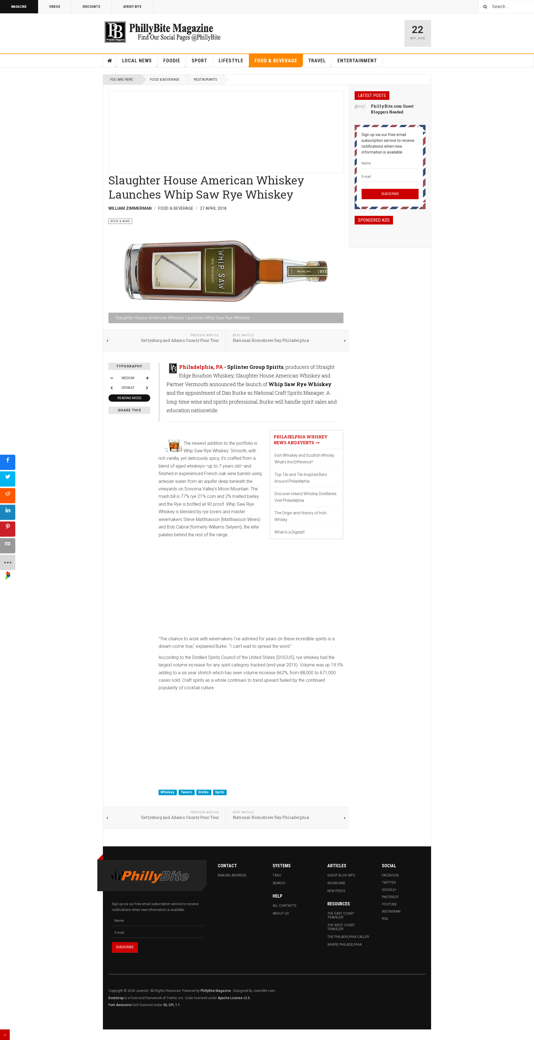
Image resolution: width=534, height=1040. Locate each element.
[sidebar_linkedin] (7, 512)
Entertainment (357, 60)
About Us (281, 913)
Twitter (389, 883)
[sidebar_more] (7, 562)
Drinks (203, 792)
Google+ (389, 890)
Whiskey (167, 792)
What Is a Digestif (290, 532)
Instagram (391, 911)
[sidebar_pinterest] (7, 529)
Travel (317, 60)
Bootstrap (115, 998)
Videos (54, 7)
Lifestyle (231, 60)
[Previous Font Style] (111, 388)
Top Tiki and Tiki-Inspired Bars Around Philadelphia (301, 477)
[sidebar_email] (7, 545)
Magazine (19, 7)
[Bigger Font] (147, 378)
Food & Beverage (275, 60)
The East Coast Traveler (340, 915)
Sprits (219, 792)
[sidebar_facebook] (7, 462)
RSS (385, 919)
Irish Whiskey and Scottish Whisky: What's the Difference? (305, 458)
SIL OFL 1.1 (171, 1005)
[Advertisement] (226, 130)
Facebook (390, 875)
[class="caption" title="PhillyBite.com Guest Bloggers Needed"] (360, 106)
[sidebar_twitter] (7, 478)
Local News (137, 60)
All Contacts (284, 906)
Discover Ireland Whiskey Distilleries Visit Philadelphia (306, 497)
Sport (199, 60)
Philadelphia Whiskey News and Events (301, 439)
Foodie (171, 60)
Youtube (389, 904)
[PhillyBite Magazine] (162, 32)
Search (279, 883)
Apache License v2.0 (234, 998)
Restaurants (205, 79)
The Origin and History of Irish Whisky (301, 516)
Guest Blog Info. (341, 875)
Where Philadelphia (344, 945)
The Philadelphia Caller (348, 937)
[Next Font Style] (147, 388)
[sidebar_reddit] (7, 495)
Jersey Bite (132, 7)
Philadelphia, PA (201, 367)
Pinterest (390, 897)
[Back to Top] (5, 1034)
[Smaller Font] (111, 378)
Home (110, 60)
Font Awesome (120, 1005)
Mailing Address (232, 875)
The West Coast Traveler (341, 927)
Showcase (336, 883)
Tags (277, 875)
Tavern (187, 792)
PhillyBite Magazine (216, 991)
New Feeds (336, 891)
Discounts (91, 7)
